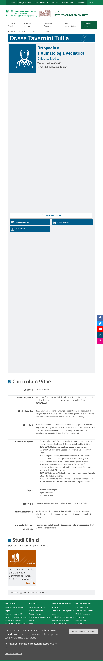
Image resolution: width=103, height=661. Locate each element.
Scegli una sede (25, 2)
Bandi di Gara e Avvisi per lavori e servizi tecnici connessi (63, 619)
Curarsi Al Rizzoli (22, 31)
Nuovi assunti (80, 623)
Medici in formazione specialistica (82, 615)
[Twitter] (100, 323)
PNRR (31, 623)
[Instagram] (100, 341)
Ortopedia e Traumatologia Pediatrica (60, 50)
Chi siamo (11, 2)
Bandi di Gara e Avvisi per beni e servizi (63, 612)
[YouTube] (100, 329)
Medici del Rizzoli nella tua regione (14, 609)
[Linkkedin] (100, 335)
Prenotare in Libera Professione (16, 617)
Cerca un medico (41, 2)
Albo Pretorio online (59, 623)
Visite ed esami (67, 2)
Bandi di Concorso (81, 607)
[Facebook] (100, 317)
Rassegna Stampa (35, 614)
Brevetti (55, 607)
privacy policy (13, 653)
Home (10, 31)
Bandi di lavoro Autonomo (84, 610)
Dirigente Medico (48, 58)
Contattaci (81, 2)
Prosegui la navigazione (83, 631)
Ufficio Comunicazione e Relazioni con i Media (37, 609)
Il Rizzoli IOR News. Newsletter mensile (39, 619)
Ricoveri (55, 2)
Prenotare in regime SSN (13, 614)
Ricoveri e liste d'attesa (13, 620)
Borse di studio (80, 620)
